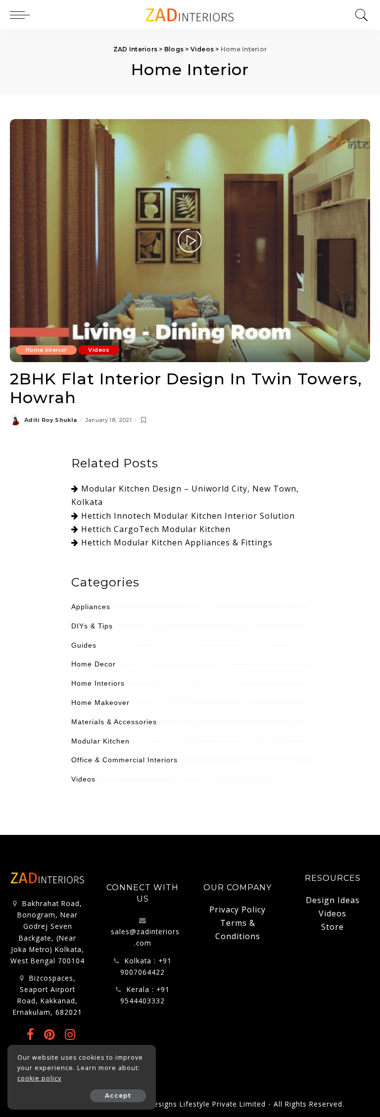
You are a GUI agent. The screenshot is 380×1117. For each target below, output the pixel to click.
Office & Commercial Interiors (124, 760)
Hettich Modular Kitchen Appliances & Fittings (177, 542)
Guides (83, 645)
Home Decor (93, 664)
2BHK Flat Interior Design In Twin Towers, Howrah (186, 388)
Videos (98, 349)
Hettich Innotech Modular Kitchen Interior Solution (188, 515)
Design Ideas (333, 900)
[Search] (359, 15)
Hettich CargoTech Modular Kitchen (156, 529)
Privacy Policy (237, 909)
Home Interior (46, 349)
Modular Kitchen (100, 741)
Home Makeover (100, 702)
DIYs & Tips (92, 626)
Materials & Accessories (114, 722)
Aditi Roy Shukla (50, 420)
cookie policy (39, 1078)
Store (332, 926)
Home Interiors (98, 683)
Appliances (90, 607)
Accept (118, 1095)
